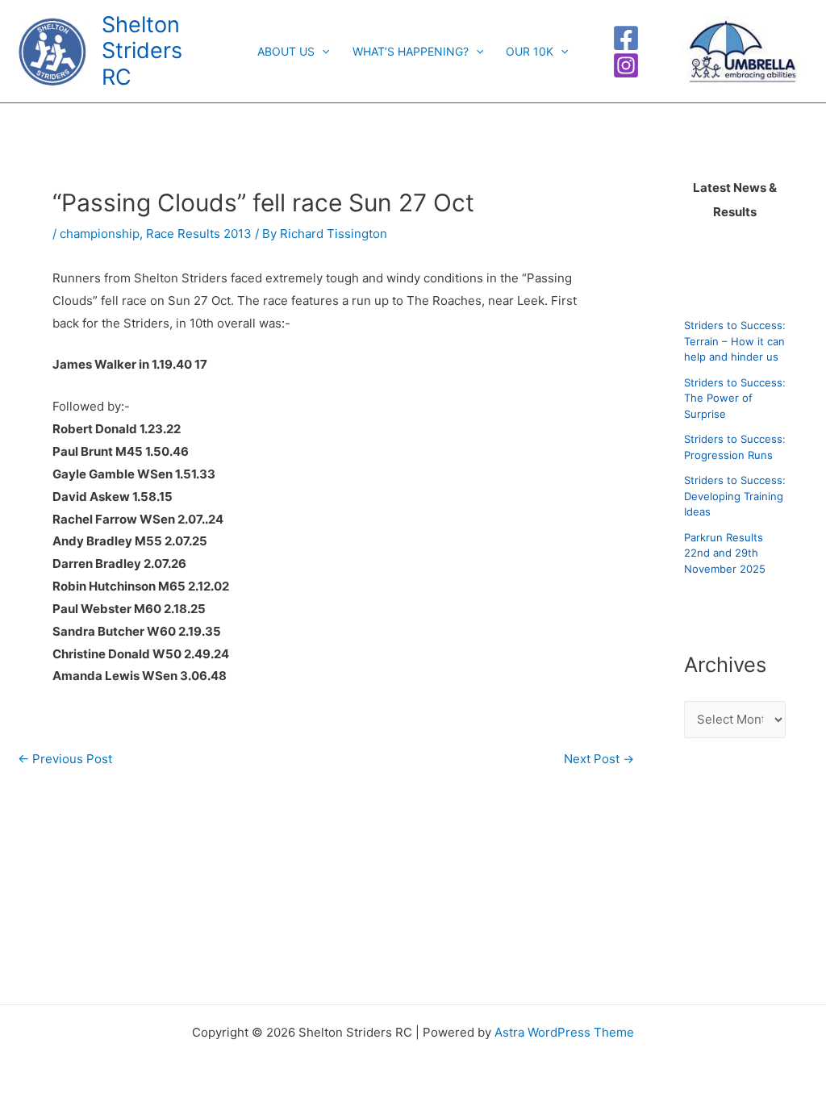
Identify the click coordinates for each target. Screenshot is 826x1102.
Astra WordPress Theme (564, 1032)
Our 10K (529, 51)
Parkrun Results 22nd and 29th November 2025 (725, 553)
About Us (286, 51)
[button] (322, 52)
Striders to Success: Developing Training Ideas (735, 496)
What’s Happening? (411, 51)
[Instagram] (626, 65)
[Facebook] (626, 38)
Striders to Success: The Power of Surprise (735, 398)
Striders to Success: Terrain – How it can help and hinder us (735, 341)
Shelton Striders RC (142, 50)
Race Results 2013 (199, 233)
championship (100, 233)
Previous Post (65, 759)
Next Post (599, 759)
